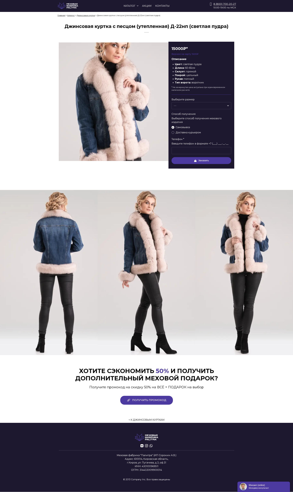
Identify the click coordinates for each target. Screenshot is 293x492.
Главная (61, 15)
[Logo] (68, 5)
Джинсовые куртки (86, 15)
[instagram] (146, 445)
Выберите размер (183, 99)
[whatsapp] (151, 445)
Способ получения (184, 114)
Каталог (71, 15)
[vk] (141, 445)
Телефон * (178, 139)
